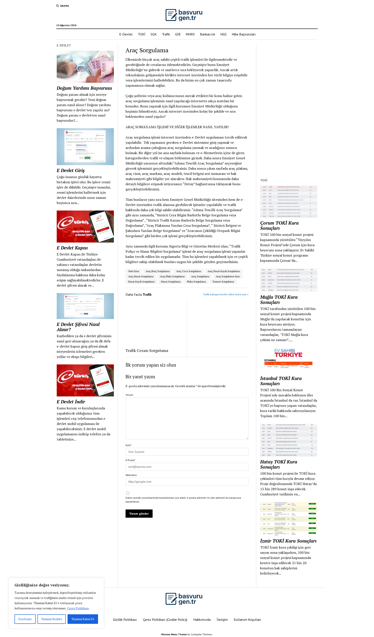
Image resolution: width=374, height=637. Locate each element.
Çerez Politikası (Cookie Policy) (165, 619)
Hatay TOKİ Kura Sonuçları (278, 464)
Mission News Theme (174, 634)
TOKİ (141, 34)
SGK (154, 34)
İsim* (128, 445)
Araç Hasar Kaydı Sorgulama (224, 271)
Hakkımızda (202, 619)
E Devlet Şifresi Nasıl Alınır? (78, 327)
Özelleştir (25, 619)
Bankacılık (207, 34)
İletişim (222, 619)
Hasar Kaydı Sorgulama (141, 281)
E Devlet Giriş (71, 170)
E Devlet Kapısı (72, 247)
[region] (56, 603)
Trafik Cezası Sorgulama (147, 350)
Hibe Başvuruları (244, 34)
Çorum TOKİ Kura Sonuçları (279, 225)
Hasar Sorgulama (171, 281)
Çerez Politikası (78, 608)
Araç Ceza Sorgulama (188, 271)
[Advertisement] (288, 108)
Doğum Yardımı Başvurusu (84, 88)
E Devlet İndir (71, 401)
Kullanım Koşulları (247, 619)
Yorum (129, 394)
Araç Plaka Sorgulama (172, 276)
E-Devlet (126, 34)
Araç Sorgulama (200, 276)
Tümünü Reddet (51, 619)
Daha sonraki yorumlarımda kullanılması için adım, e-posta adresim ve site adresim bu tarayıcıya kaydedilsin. (183, 499)
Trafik (166, 34)
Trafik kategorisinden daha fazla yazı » (225, 294)
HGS (223, 34)
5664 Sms (133, 271)
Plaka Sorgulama (196, 281)
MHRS (190, 34)
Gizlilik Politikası (125, 619)
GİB (178, 34)
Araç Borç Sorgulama (158, 271)
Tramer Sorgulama (223, 281)
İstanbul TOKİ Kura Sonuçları (281, 381)
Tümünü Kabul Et (82, 619)
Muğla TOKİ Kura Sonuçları (279, 299)
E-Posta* (130, 460)
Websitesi (131, 475)
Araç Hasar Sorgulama (140, 276)
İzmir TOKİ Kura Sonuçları (288, 540)
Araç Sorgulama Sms (228, 276)
